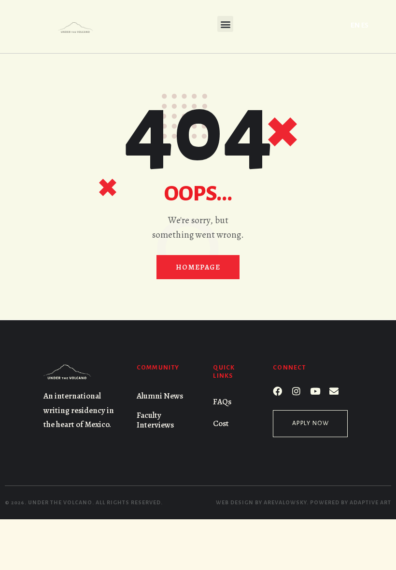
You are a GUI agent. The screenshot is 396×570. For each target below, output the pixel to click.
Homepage (198, 267)
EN (355, 25)
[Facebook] (277, 391)
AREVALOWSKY (285, 502)
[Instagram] (296, 391)
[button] (225, 24)
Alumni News (160, 395)
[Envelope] (334, 391)
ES (364, 25)
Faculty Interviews (155, 420)
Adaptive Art (370, 502)
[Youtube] (315, 391)
